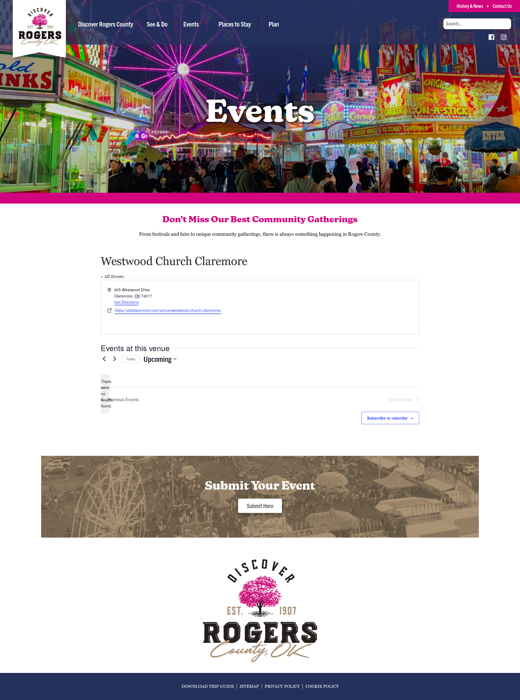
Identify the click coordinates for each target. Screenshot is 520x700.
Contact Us (502, 6)
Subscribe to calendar (387, 418)
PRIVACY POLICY (282, 686)
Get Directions (126, 302)
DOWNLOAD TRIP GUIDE (207, 686)
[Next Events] (114, 359)
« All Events (112, 276)
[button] (157, 24)
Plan (274, 24)
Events (191, 24)
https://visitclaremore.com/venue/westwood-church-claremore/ (168, 310)
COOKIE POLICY (322, 686)
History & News (470, 6)
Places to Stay (235, 24)
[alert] (105, 393)
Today (130, 358)
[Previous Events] (104, 359)
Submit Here (260, 505)
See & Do (157, 24)
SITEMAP (249, 686)
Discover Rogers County (105, 24)
